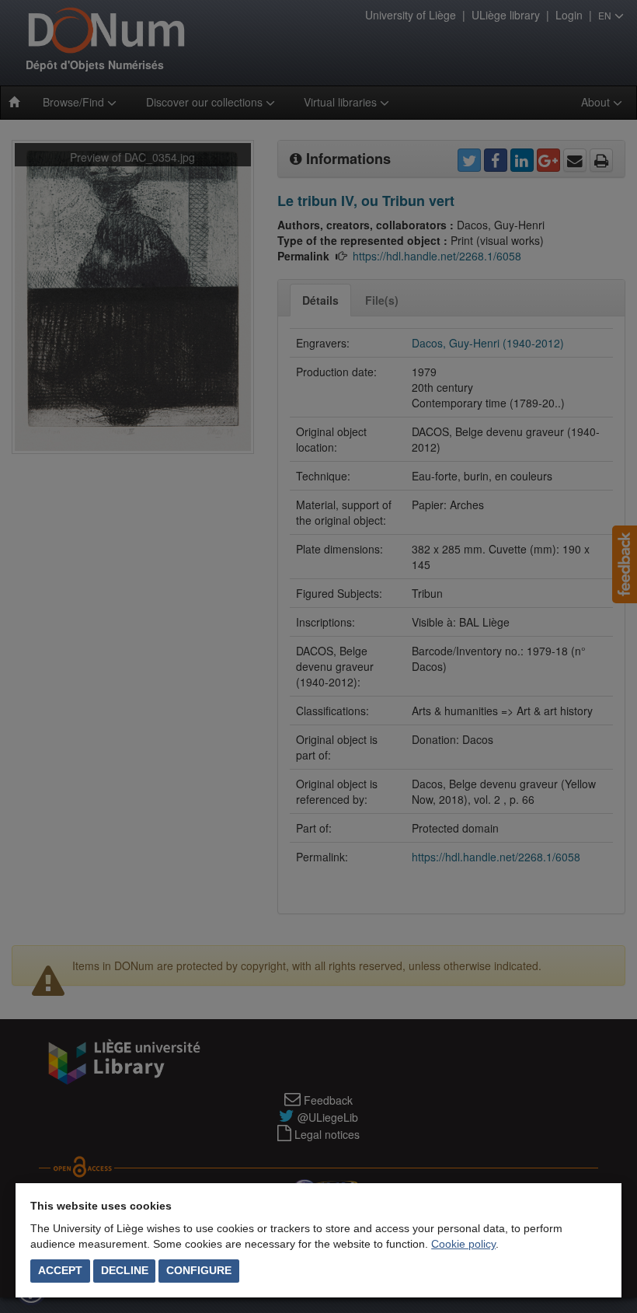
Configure (198, 1270)
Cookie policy (463, 1244)
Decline (124, 1270)
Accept (60, 1270)
